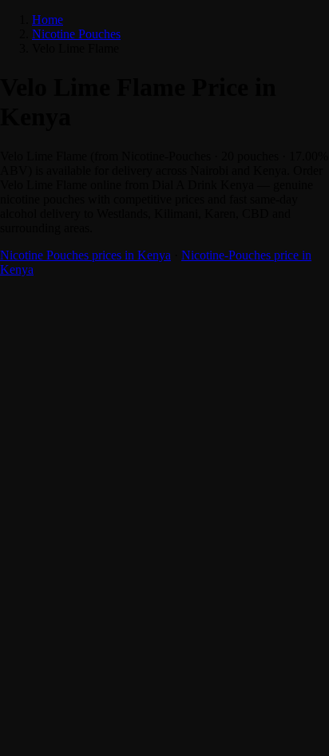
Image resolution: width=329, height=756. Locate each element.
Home (47, 19)
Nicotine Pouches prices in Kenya (85, 255)
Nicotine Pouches (76, 34)
